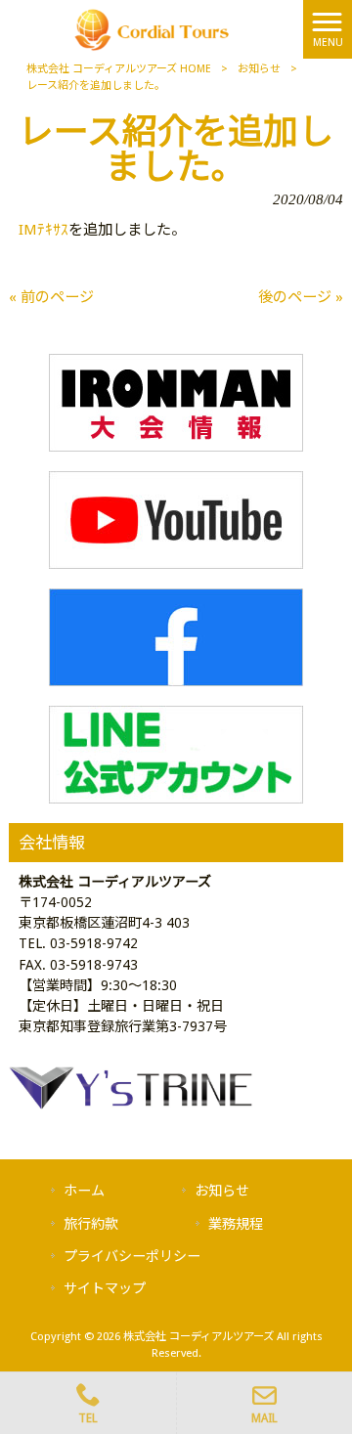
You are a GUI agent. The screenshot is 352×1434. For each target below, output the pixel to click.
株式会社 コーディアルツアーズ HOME (118, 69)
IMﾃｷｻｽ (43, 230)
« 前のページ (51, 297)
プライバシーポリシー (132, 1256)
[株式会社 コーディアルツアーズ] (152, 28)
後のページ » (300, 297)
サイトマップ (105, 1288)
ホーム (84, 1190)
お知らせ (259, 69)
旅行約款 (91, 1224)
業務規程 (235, 1224)
